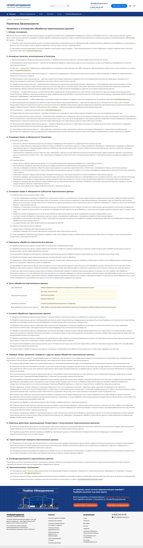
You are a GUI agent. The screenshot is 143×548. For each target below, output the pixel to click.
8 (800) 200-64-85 (96, 7)
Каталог (51, 515)
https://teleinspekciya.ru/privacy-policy (90, 479)
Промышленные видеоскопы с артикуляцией (53, 534)
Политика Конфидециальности (90, 541)
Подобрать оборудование (118, 505)
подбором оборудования (117, 497)
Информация (88, 515)
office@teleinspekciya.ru (99, 3)
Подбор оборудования (74, 14)
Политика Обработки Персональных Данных (90, 532)
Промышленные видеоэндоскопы (54, 528)
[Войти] (130, 6)
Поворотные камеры (55, 520)
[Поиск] (68, 6)
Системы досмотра (54, 543)
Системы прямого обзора (56, 518)
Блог (41, 14)
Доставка (86, 523)
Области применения (27, 14)
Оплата (85, 526)
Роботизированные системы (54, 539)
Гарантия (86, 528)
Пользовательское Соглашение (89, 536)
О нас (59, 14)
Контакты (50, 14)
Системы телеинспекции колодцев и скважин (56, 524)
